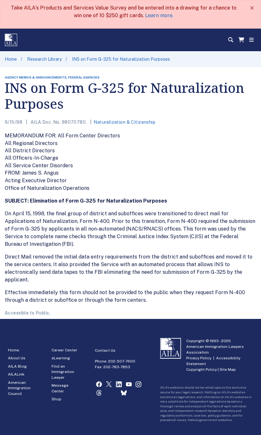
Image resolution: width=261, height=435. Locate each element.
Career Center (64, 350)
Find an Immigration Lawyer (63, 372)
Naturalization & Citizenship (124, 122)
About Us (16, 358)
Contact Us (105, 350)
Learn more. (159, 15)
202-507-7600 (121, 361)
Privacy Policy (198, 358)
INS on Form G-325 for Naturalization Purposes (121, 59)
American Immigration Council (19, 388)
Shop (56, 399)
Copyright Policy (201, 369)
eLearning (61, 358)
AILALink (16, 374)
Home (11, 59)
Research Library (44, 59)
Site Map (228, 369)
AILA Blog (17, 366)
